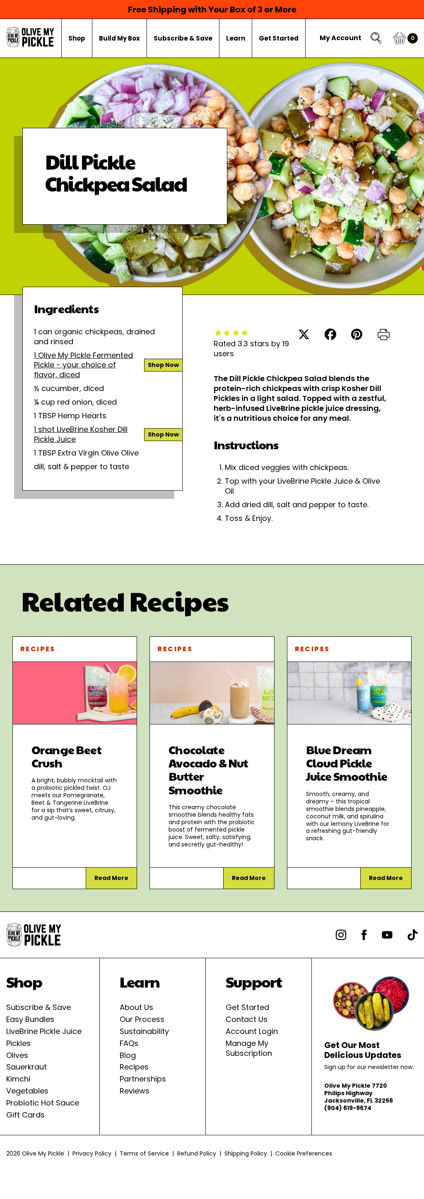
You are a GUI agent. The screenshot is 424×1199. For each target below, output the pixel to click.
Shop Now (163, 365)
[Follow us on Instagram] (341, 934)
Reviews (134, 1091)
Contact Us (246, 1019)
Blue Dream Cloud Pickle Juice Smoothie (346, 762)
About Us (136, 1007)
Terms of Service (144, 1153)
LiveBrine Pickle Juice (44, 1031)
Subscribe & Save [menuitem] (183, 38)
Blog (128, 1055)
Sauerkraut (26, 1067)
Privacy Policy (91, 1153)
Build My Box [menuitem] (119, 38)
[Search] (376, 38)
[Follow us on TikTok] (412, 934)
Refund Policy (196, 1153)
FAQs (129, 1043)
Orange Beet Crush (66, 756)
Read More (111, 878)
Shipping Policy (245, 1153)
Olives (17, 1055)
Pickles (18, 1043)
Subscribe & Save (38, 1007)
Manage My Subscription (249, 1048)
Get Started (247, 1007)
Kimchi (18, 1079)
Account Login (252, 1031)
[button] (384, 336)
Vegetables (27, 1091)
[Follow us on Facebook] (364, 934)
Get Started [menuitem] (279, 38)
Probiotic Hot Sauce (42, 1103)
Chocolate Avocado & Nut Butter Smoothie (208, 769)
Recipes (37, 649)
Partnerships (143, 1079)
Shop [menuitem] (76, 38)
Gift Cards (25, 1115)
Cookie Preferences (303, 1153)
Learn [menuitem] (235, 38)
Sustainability (144, 1031)
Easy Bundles (30, 1019)
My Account (340, 38)
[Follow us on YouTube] (387, 934)
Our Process (142, 1019)
